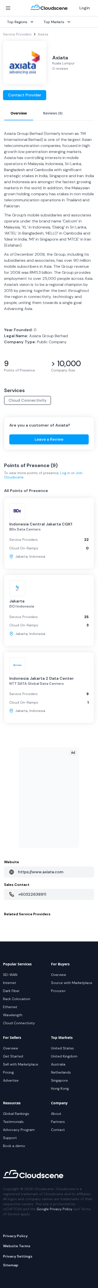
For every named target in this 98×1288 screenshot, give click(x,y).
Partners (58, 1121)
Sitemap (10, 1265)
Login (84, 8)
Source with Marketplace (71, 982)
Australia (58, 1064)
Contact (58, 1129)
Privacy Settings (17, 1256)
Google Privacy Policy (54, 1209)
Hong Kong (60, 1088)
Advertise (11, 1080)
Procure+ (58, 991)
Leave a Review (49, 439)
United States (62, 1048)
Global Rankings (16, 1113)
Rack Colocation (16, 999)
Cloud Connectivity (27, 400)
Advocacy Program (19, 1129)
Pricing (8, 1072)
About (56, 1113)
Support (10, 1137)
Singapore (59, 1080)
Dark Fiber (11, 991)
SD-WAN (10, 974)
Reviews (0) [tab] (53, 113)
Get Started (13, 1056)
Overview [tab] (19, 113)
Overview (58, 974)
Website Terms (16, 1246)
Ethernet (10, 1007)
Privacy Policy (15, 1236)
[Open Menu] (8, 8)
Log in (65, 473)
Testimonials (13, 1121)
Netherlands (61, 1072)
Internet (9, 982)
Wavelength (12, 1015)
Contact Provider (24, 95)
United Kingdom (64, 1056)
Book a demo (14, 1146)
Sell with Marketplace (20, 1064)
